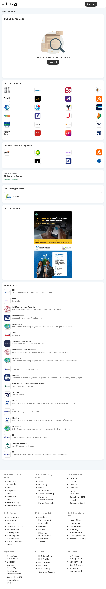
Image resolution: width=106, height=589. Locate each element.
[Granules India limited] (37, 107)
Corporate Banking (12, 492)
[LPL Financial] (99, 133)
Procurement (76, 526)
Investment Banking (12, 497)
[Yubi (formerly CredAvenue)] (68, 107)
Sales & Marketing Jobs (43, 475)
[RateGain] (68, 152)
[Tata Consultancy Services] (7, 133)
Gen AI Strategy (77, 565)
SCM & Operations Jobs (75, 514)
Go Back (53, 62)
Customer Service (46, 572)
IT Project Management (44, 518)
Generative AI (76, 562)
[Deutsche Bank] (37, 116)
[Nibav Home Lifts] (99, 124)
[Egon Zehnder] (68, 90)
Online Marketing (46, 493)
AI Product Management (76, 557)
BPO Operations (45, 556)
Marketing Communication (45, 498)
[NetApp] (37, 161)
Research (74, 484)
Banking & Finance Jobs (12, 475)
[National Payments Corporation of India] (99, 116)
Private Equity (13, 502)
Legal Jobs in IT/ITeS (13, 581)
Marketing (42, 484)
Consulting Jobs (74, 474)
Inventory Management (76, 531)
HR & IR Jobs (10, 513)
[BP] (37, 152)
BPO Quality (43, 559)
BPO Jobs (39, 551)
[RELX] (68, 124)
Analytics (74, 488)
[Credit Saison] (7, 124)
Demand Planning (78, 539)
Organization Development (13, 531)
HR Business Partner (12, 522)
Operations (75, 523)
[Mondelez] (68, 99)
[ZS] (99, 90)
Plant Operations (77, 535)
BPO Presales (44, 562)
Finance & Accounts (11, 482)
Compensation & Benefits (15, 543)
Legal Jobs (9, 551)
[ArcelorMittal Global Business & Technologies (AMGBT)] (68, 133)
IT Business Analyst (43, 540)
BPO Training (44, 569)
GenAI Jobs (71, 551)
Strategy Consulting (74, 480)
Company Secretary (11, 566)
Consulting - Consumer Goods (77, 501)
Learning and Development (13, 537)
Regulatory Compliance (12, 557)
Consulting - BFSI (77, 497)
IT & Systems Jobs (43, 513)
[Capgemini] (99, 161)
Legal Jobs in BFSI (14, 577)
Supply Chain (75, 520)
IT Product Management (44, 534)
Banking (10, 487)
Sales (40, 481)
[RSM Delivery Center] (99, 107)
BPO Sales (42, 565)
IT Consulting (44, 523)
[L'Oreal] (37, 124)
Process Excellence (74, 492)
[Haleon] (7, 161)
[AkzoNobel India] (37, 90)
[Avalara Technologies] (99, 99)
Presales (42, 526)
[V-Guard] (37, 99)
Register (91, 4)
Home (4, 11)
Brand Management (44, 489)
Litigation (11, 562)
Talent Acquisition (15, 526)
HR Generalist (13, 517)
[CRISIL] (7, 99)
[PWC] (7, 152)
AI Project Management (76, 569)
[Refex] (7, 116)
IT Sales (41, 529)
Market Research (46, 503)
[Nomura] (37, 133)
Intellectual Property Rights (14, 572)
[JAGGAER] (68, 116)
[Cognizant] (7, 107)
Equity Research (14, 505)
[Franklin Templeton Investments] (7, 90)
